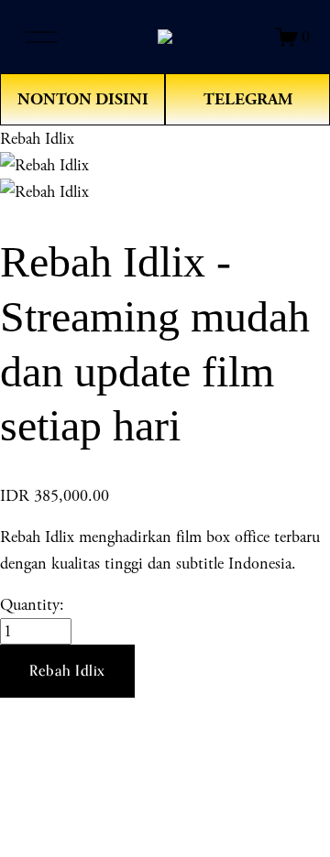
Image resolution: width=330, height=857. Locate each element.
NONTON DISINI (82, 99)
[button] (67, 671)
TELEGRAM (248, 99)
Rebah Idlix (37, 138)
